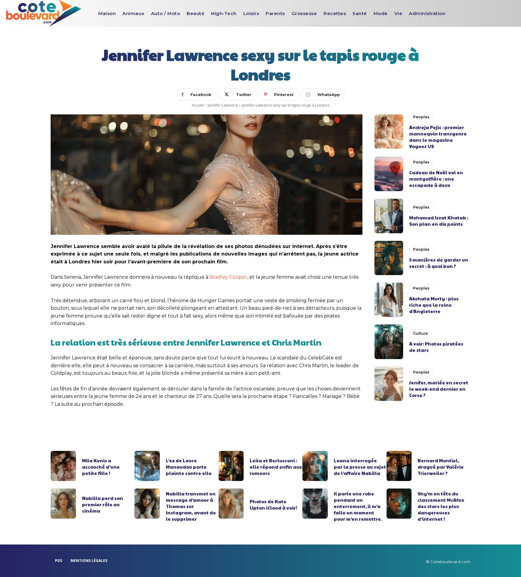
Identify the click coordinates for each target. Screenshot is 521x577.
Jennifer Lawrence (223, 105)
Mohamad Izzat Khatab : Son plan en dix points (438, 220)
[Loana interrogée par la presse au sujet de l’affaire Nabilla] (315, 466)
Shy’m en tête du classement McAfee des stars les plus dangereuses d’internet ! (441, 506)
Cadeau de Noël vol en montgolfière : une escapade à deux (436, 178)
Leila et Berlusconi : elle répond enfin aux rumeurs (276, 466)
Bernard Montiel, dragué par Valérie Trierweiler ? (441, 466)
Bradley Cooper (228, 277)
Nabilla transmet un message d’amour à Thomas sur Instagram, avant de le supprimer (191, 506)
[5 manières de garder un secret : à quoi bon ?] (388, 258)
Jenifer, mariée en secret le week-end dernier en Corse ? (438, 388)
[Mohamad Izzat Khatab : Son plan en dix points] (388, 216)
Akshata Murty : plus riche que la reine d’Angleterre (434, 304)
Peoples (421, 117)
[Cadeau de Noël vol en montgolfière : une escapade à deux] (388, 174)
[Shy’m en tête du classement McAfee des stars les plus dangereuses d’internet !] (399, 504)
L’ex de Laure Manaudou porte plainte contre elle (189, 466)
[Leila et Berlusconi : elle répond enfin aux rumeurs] (231, 466)
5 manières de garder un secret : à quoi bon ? (438, 262)
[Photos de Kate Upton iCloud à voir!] (231, 504)
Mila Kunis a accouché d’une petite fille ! (101, 466)
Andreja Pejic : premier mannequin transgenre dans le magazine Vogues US (438, 136)
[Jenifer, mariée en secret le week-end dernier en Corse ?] (388, 384)
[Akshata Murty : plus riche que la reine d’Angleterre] (388, 300)
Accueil (198, 105)
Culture (420, 333)
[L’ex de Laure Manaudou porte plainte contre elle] (147, 466)
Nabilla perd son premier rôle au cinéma (102, 504)
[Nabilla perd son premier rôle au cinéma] (63, 504)
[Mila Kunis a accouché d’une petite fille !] (63, 466)
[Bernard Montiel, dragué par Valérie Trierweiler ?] (399, 466)
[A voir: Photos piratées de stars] (388, 341)
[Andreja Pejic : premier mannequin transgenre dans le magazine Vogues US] (388, 131)
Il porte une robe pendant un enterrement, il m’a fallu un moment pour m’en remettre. (358, 506)
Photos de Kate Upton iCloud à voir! (273, 504)
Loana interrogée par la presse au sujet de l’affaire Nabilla (360, 466)
